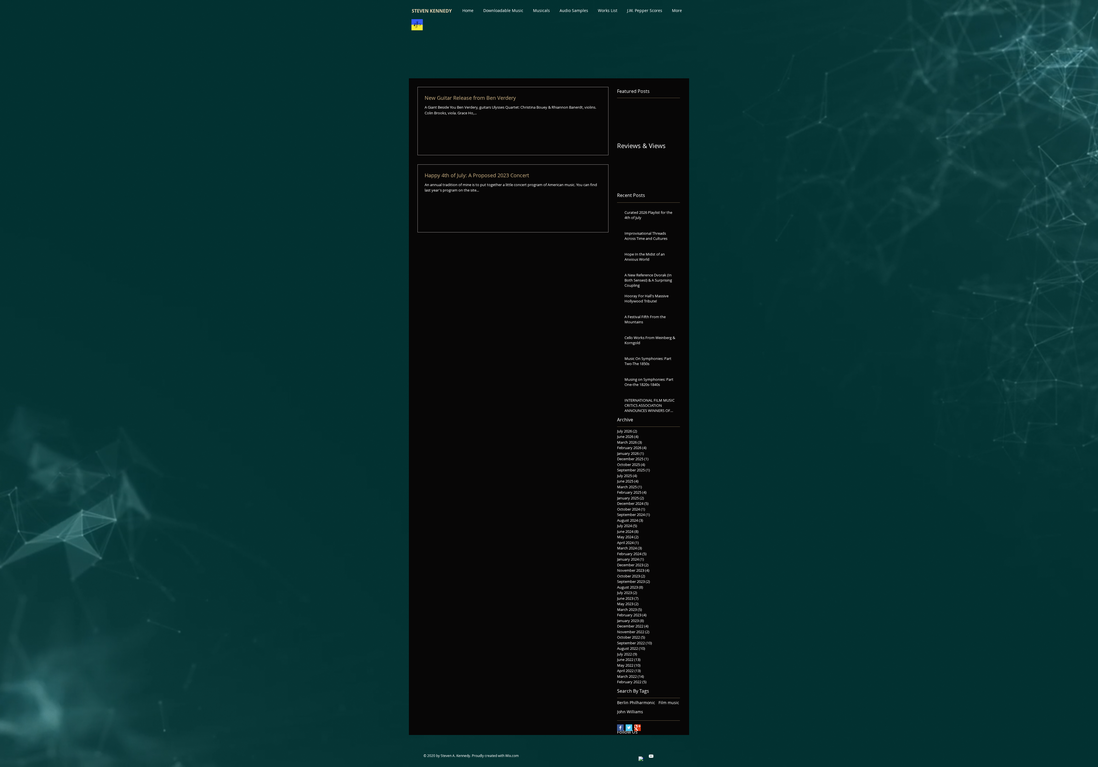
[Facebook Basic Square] (620, 727)
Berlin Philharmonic (636, 702)
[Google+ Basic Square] (637, 727)
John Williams (630, 711)
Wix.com (512, 756)
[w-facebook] (641, 759)
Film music (669, 702)
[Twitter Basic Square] (629, 727)
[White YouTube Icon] (651, 756)
